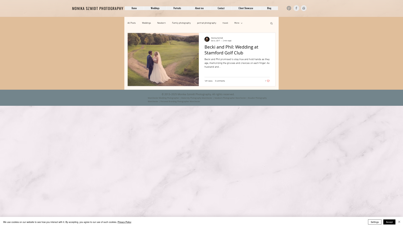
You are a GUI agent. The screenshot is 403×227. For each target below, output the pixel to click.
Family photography (181, 23)
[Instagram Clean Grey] (304, 8)
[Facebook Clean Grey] (296, 8)
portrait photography (206, 23)
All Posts (132, 23)
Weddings (146, 23)
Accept (389, 222)
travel (225, 23)
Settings (375, 222)
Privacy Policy (124, 222)
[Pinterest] (289, 8)
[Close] (399, 221)
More (236, 23)
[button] (155, 8)
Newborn (161, 23)
